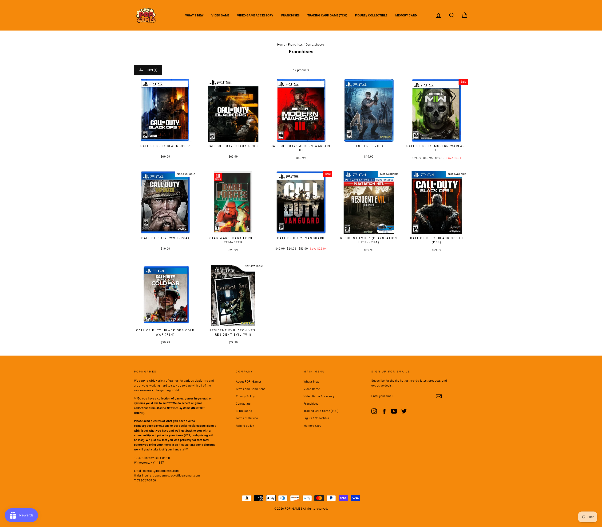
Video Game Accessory (255, 15)
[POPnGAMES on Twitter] (404, 411)
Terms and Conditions (250, 389)
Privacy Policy (245, 396)
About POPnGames (249, 381)
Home (281, 44)
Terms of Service (247, 418)
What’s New (194, 15)
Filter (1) (151, 70)
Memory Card (406, 15)
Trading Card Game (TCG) (327, 15)
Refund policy (245, 425)
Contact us (243, 403)
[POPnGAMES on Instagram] (374, 411)
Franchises (290, 15)
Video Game (220, 15)
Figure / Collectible (371, 15)
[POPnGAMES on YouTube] (394, 411)
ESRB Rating (244, 411)
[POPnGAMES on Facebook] (384, 411)
